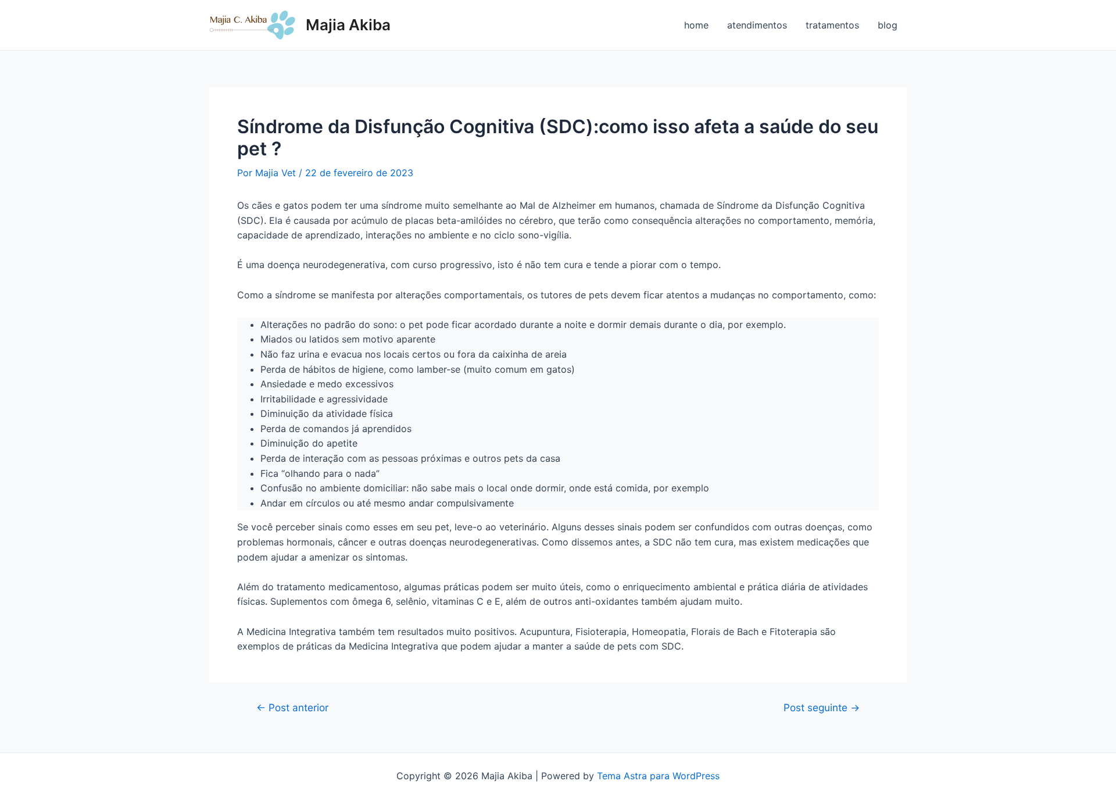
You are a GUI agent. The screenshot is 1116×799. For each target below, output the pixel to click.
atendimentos (757, 25)
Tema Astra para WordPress (658, 776)
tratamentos (832, 25)
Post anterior (292, 707)
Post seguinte (822, 707)
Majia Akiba (348, 25)
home (696, 25)
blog (887, 25)
